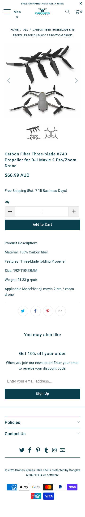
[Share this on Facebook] (35, 311)
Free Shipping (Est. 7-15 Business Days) (36, 191)
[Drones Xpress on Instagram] (54, 450)
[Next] (76, 80)
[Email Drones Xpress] (62, 450)
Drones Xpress (25, 470)
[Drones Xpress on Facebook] (30, 450)
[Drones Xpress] (42, 11)
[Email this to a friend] (60, 311)
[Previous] (9, 80)
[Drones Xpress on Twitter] (21, 450)
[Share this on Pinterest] (48, 311)
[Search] (67, 11)
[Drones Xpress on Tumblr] (46, 450)
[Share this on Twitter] (23, 311)
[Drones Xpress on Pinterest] (38, 450)
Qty (7, 202)
